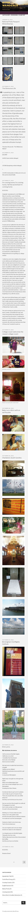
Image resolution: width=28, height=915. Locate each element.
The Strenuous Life (9, 88)
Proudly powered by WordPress (10, 911)
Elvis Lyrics (6, 747)
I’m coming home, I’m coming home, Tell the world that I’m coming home (12, 185)
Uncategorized (6, 892)
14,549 (4, 155)
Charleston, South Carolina (11, 458)
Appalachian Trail (6, 876)
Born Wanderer (10, 4)
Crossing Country (7, 882)
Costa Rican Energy (7, 879)
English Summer (6, 885)
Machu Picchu (6, 889)
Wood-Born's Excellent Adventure (11, 895)
